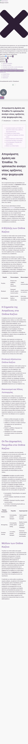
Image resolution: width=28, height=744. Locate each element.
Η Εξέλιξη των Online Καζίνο (13, 133)
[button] (14, 24)
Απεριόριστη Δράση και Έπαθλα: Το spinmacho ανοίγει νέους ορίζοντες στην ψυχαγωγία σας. (14, 129)
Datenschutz (6, 76)
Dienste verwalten (7, 65)
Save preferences (19, 70)
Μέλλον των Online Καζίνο (12, 145)
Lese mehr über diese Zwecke (10, 68)
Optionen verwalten (7, 63)
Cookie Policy (6, 74)
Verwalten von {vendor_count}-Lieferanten (13, 67)
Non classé (23, 120)
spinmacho (11, 207)
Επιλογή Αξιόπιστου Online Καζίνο (14, 138)
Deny (5, 70)
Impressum (5, 77)
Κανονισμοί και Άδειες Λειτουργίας (14, 140)
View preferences (10, 70)
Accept (1, 70)
